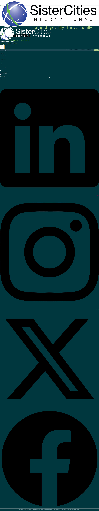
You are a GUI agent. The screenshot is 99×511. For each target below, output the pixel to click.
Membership (83, 49)
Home (66, 49)
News (94, 49)
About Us (70, 49)
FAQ (97, 49)
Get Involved (89, 49)
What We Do (76, 49)
